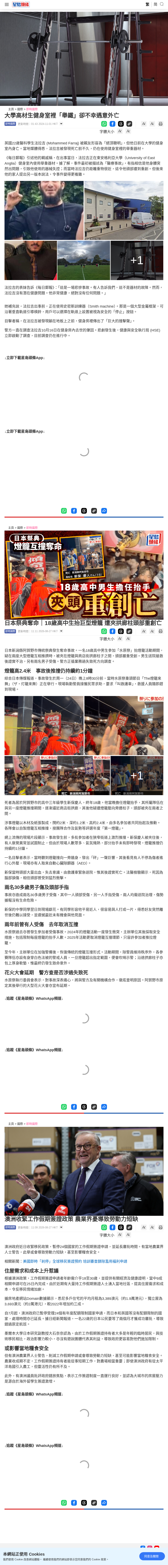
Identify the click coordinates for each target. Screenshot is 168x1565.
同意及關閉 (151, 1556)
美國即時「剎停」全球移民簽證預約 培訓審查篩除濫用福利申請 (75, 1261)
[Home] (21, 4)
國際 (20, 109)
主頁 (11, 109)
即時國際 (32, 109)
